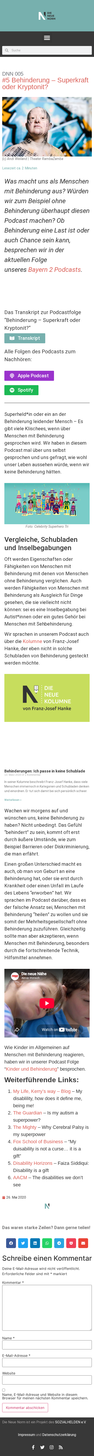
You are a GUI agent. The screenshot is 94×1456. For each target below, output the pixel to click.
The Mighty (25, 1127)
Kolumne (32, 641)
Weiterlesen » (12, 799)
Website (8, 1373)
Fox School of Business (38, 1141)
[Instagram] (51, 1447)
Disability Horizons (32, 1163)
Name (8, 1338)
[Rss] (61, 1447)
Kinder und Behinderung (31, 1069)
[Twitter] (42, 1447)
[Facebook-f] (33, 1447)
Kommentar (13, 1282)
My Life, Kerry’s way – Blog (42, 1091)
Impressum (26, 1435)
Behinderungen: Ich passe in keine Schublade (44, 771)
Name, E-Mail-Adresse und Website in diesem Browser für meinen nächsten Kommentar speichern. (45, 1396)
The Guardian (27, 1113)
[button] (47, 38)
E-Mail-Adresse (16, 1355)
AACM (20, 1177)
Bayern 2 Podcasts (54, 269)
